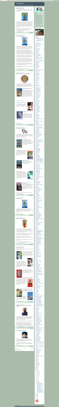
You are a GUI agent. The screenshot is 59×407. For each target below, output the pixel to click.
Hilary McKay (37, 155)
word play (37, 358)
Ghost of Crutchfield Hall (39, 139)
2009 (36, 395)
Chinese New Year (28, 244)
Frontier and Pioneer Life (39, 134)
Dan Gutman (37, 102)
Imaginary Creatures (38, 165)
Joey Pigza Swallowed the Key (39, 176)
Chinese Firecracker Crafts (20, 218)
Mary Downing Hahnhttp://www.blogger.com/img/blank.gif (40, 219)
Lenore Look (37, 197)
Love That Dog (37, 205)
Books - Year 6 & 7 (38, 46)
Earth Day (37, 112)
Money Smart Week (38, 224)
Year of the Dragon (24, 242)
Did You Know (37, 107)
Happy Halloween (38, 150)
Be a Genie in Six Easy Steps (39, 69)
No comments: (31, 124)
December (38, 371)
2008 (36, 396)
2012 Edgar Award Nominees (20, 128)
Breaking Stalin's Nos (25, 111)
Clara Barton (37, 97)
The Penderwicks (38, 323)
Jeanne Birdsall (37, 173)
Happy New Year (38, 152)
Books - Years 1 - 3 (38, 44)
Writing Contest (37, 362)
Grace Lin (19, 236)
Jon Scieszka (37, 177)
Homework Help (38, 157)
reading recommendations (39, 267)
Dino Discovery (37, 109)
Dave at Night (37, 103)
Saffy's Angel (37, 278)
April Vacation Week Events (39, 58)
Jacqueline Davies (38, 170)
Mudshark (37, 227)
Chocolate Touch (38, 91)
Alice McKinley (37, 51)
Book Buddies (19, 3)
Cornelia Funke (37, 100)
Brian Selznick (37, 80)
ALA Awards (37, 50)
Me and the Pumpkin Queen (39, 222)
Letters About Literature (38, 198)
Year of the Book (38, 364)
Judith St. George (38, 178)
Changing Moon (37, 84)
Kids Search (37, 186)
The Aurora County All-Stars (39, 313)
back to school (37, 65)
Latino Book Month (38, 190)
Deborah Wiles (37, 105)
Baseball (37, 67)
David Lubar (37, 104)
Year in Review (37, 363)
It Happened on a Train (19, 150)
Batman (37, 68)
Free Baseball (37, 131)
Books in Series (38, 77)
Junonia (37, 179)
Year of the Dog (37, 365)
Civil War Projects (38, 96)
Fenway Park (37, 128)
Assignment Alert (38, 61)
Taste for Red (37, 309)
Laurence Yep (28, 302)
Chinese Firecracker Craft (21, 237)
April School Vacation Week (39, 57)
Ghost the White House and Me (39, 140)
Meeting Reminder (19, 198)
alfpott (25, 139)
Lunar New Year (38, 206)
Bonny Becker (37, 72)
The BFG (37, 314)
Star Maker (31, 215)
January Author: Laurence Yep (21, 330)
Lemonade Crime (38, 195)
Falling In (37, 120)
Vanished (23, 160)
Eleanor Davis (37, 115)
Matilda (37, 221)
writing (36, 361)
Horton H (24, 139)
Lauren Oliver (37, 191)
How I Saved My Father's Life (39, 158)
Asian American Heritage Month (39, 60)
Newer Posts (16, 348)
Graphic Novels (37, 145)
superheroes (37, 307)
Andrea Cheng (37, 53)
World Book (37, 360)
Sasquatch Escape (38, 281)
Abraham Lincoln (38, 48)
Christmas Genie (38, 94)
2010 (36, 394)
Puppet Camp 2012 (38, 264)
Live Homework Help (38, 202)
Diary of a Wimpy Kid (38, 106)
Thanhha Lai (37, 311)
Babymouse (37, 64)
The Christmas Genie (38, 318)
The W (23, 182)
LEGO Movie (37, 194)
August (37, 375)
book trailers (37, 76)
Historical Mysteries (38, 156)
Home (24, 348)
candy (36, 83)
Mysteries (37, 228)
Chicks (36, 86)
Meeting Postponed (38, 223)
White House (37, 357)
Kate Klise (37, 180)
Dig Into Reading (38, 108)
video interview (26, 343)
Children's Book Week (38, 87)
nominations (18, 134)
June (37, 377)
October (38, 373)
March (37, 380)
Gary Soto (37, 137)
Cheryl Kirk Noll (37, 85)
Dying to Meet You (38, 110)
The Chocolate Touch (38, 317)
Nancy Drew (37, 229)
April (37, 379)
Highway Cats (37, 154)
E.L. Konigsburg (38, 111)
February (38, 381)
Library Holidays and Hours (39, 200)
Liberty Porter (37, 199)
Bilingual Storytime (38, 70)
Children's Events (38, 88)
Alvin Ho (37, 52)
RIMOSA (37, 275)
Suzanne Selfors (38, 308)
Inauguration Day (38, 167)
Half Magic (37, 146)
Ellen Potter (37, 116)
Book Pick (37, 75)
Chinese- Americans (38, 90)
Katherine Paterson (38, 182)
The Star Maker (31, 70)
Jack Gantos (37, 169)
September (38, 374)
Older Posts (32, 348)
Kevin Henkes (37, 183)
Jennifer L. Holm (38, 174)
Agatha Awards (37, 49)
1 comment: (31, 345)
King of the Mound (38, 188)
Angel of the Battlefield (38, 55)
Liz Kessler (37, 203)
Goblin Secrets (37, 142)
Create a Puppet (38, 101)
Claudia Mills (37, 98)
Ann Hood (37, 56)
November (38, 372)
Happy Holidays (38, 151)
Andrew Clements (38, 54)
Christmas (37, 93)
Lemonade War (37, 196)
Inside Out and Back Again (39, 168)
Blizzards (37, 71)
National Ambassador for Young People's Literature (25, 327)
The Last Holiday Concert (39, 320)
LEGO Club (37, 193)
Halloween (37, 147)
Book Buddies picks (38, 74)
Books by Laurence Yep (20, 247)
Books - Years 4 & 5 (38, 45)
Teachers (37, 310)
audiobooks (37, 62)
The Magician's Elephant (39, 321)
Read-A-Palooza (38, 265)
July (37, 376)
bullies (36, 81)
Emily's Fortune (37, 117)
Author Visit (37, 63)
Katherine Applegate (38, 181)
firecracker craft (29, 48)
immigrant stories (38, 166)
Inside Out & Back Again (19, 102)
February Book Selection (20, 8)
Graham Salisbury (38, 144)
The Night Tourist (38, 322)
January (38, 382)
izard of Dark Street (26, 182)
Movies (37, 226)
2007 (36, 397)
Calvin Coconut (37, 82)
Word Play (37, 359)
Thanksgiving (37, 312)
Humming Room (38, 164)
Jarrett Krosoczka (38, 172)
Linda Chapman (37, 201)
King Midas (37, 187)
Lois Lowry (37, 204)
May (37, 378)
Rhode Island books (38, 270)
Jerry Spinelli (37, 175)
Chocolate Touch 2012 (38, 92)
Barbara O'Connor (38, 66)
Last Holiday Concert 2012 (39, 189)
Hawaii (36, 153)
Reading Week (37, 268)
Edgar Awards (31, 195)
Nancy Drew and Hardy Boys (39, 230)
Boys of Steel (37, 78)
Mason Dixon (37, 220)
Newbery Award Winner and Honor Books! (23, 73)
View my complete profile (39, 25)
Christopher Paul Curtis (38, 95)
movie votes (37, 225)
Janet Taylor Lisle (38, 171)
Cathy (36, 14)
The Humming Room (38, 319)
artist (36, 59)
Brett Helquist (37, 79)
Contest (37, 99)
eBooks (37, 113)
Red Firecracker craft (24, 239)
